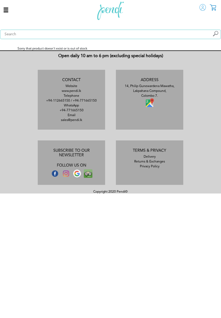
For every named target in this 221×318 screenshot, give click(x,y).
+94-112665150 (58, 100)
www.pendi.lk (71, 91)
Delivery (150, 156)
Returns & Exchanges (149, 161)
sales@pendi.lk (71, 120)
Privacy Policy (150, 166)
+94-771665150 (85, 100)
